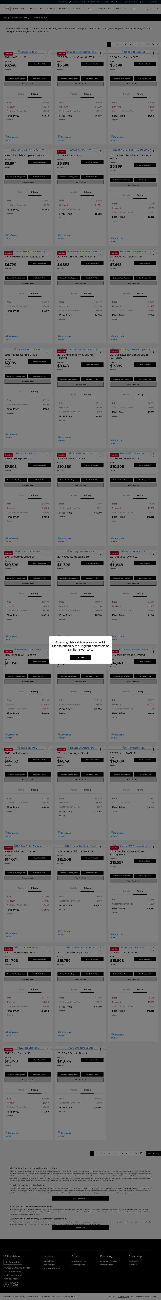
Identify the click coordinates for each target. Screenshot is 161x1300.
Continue (80, 657)
